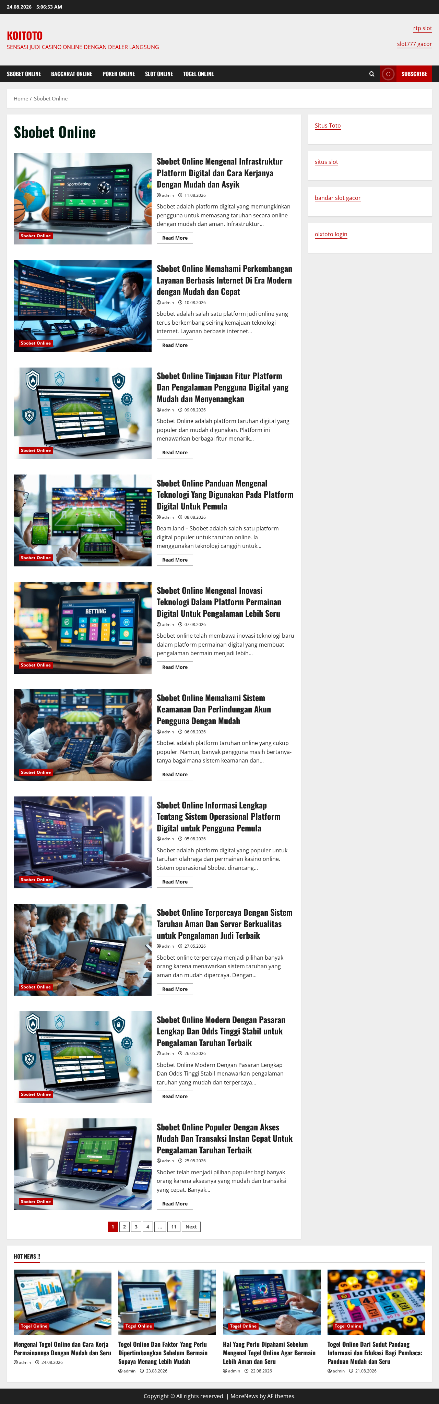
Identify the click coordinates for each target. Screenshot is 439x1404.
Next (191, 1226)
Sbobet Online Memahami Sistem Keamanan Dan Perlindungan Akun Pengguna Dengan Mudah (83, 735)
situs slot (326, 162)
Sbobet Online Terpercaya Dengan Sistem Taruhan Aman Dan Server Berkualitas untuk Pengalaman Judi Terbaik (83, 950)
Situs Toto (328, 125)
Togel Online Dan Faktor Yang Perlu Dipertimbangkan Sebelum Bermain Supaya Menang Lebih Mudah (162, 1353)
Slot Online (159, 74)
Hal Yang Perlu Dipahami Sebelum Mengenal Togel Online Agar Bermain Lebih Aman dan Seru (269, 1353)
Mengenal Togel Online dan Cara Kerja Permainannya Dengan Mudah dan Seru (62, 1348)
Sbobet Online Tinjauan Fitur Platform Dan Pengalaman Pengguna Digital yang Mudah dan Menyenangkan (83, 413)
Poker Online (119, 74)
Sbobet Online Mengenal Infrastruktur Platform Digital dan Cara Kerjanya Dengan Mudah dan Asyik (83, 199)
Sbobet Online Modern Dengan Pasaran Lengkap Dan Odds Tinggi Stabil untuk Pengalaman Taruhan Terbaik (83, 1057)
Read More (177, 239)
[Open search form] (372, 74)
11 (174, 1226)
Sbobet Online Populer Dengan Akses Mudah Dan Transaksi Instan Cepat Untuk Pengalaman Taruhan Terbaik (83, 1164)
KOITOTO (25, 35)
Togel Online (198, 74)
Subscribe (414, 74)
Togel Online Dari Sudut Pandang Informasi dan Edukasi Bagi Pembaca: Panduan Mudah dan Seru (375, 1353)
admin (168, 195)
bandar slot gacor (338, 198)
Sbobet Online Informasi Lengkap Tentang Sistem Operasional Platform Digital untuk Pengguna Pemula (83, 842)
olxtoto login (331, 234)
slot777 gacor (414, 44)
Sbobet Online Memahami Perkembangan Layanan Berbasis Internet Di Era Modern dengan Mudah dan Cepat (83, 306)
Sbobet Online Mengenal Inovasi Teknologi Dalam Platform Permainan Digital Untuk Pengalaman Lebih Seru (83, 628)
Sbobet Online (24, 74)
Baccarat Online (71, 74)
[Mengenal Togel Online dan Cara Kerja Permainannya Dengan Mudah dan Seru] (62, 1302)
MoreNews (244, 1396)
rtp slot (422, 28)
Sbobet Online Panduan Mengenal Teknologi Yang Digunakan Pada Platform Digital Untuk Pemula (83, 520)
